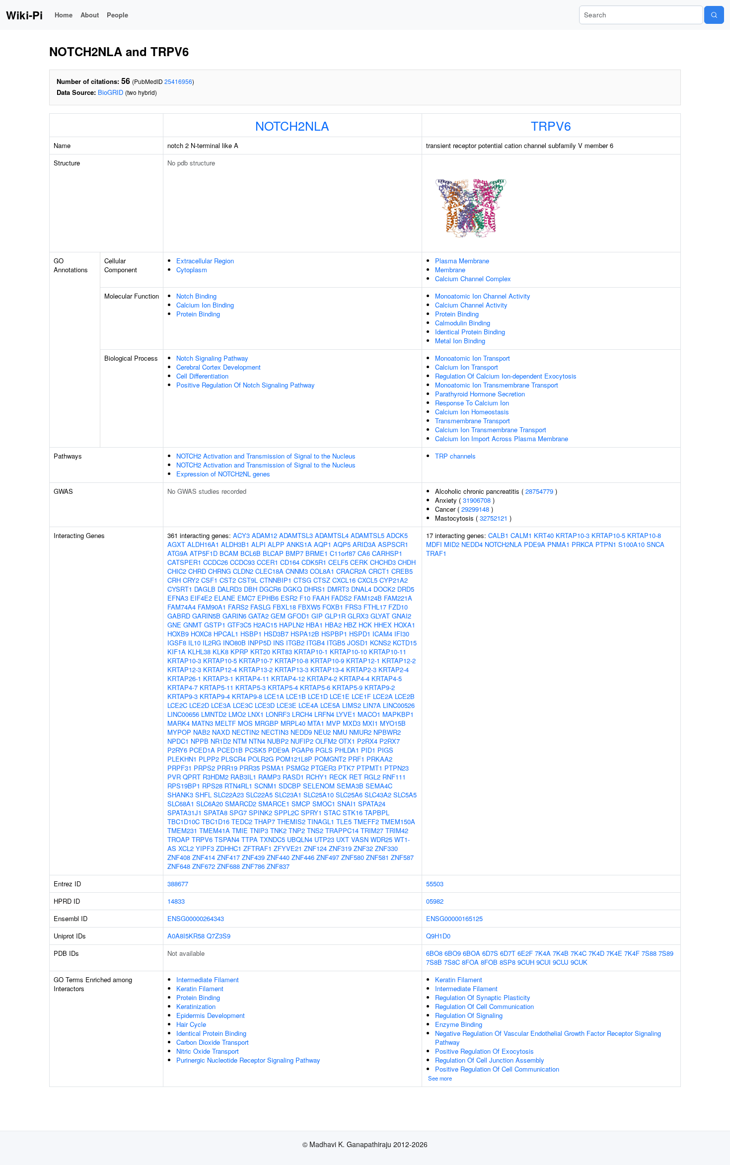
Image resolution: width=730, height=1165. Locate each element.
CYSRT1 (179, 589)
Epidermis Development (210, 1015)
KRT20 (260, 651)
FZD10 (398, 607)
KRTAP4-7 (182, 687)
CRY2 (191, 580)
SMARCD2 (240, 803)
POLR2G (261, 759)
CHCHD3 (383, 562)
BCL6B (250, 553)
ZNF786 (253, 866)
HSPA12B (305, 633)
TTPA (249, 839)
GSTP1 (214, 624)
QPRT (192, 776)
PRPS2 (204, 768)
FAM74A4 (181, 607)
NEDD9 (301, 732)
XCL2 (186, 848)
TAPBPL (377, 812)
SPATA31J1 (184, 812)
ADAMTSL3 (296, 535)
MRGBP (267, 723)
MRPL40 (293, 723)
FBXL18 (284, 607)
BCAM (228, 553)
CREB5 (402, 571)
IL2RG (212, 642)
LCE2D (199, 705)
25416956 (178, 81)
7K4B (561, 953)
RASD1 (293, 776)
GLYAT (380, 616)
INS (278, 642)
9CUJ (561, 962)
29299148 (475, 509)
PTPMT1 (369, 768)
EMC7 (246, 598)
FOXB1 (332, 607)
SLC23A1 (288, 794)
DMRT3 (338, 589)
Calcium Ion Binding (205, 305)
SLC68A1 (180, 803)
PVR (174, 776)
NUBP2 (278, 741)
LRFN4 (324, 714)
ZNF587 (402, 857)
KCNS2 (380, 642)
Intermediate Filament (207, 979)
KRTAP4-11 (252, 678)
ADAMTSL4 (332, 535)
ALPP (276, 544)
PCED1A (202, 750)
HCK (365, 624)
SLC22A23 (229, 794)
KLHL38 (199, 651)
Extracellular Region (205, 260)
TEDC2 (241, 821)
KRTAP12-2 (399, 660)
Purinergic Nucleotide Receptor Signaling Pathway (248, 1060)
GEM (278, 616)
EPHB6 (268, 598)
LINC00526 (399, 705)
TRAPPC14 (342, 830)
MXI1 (370, 723)
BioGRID (110, 92)
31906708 (477, 500)
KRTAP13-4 (327, 669)
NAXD (221, 732)
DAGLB (205, 589)
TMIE (240, 830)
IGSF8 (176, 642)
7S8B (434, 962)
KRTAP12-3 (184, 669)
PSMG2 (297, 768)
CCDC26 (215, 562)
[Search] (714, 15)
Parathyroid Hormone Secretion (480, 393)
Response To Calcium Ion (472, 402)
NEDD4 (472, 544)
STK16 (353, 812)
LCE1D (318, 696)
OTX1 (347, 741)
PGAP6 (302, 750)
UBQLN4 (299, 839)
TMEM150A (398, 821)
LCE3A (221, 705)
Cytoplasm (191, 269)
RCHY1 (316, 776)
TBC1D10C (183, 821)
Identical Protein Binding (470, 331)
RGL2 (372, 776)
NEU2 (322, 732)
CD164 (289, 562)
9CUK (579, 962)
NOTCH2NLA (292, 125)
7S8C (452, 962)
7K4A (543, 953)
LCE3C (243, 705)
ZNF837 (278, 866)
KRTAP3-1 (218, 678)
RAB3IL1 (243, 776)
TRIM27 (372, 830)
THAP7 (264, 821)
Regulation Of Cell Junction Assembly (489, 1060)
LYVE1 (346, 714)
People (117, 14)
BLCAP (273, 553)
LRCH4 (302, 714)
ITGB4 (315, 642)
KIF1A (176, 651)
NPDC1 (178, 741)
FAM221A (398, 598)
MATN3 (202, 723)
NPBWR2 (387, 732)
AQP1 (322, 544)
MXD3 (352, 723)
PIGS (385, 750)
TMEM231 (182, 830)
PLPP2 (209, 759)
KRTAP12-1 (363, 660)
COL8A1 (322, 571)
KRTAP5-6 (315, 687)
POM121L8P (294, 759)
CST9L (248, 580)
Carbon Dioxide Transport (212, 1042)
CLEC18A (269, 571)
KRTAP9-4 (215, 696)
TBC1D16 (215, 821)
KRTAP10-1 (311, 651)
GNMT (192, 624)
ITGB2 (295, 642)
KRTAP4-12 (288, 678)
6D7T (507, 953)
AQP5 (342, 544)
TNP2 (297, 830)
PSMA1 (273, 768)
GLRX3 (358, 616)
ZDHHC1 (228, 848)
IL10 (194, 642)
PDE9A (279, 750)
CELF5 (338, 562)
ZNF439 (253, 857)
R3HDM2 (215, 776)
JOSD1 (357, 642)
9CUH (525, 962)
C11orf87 (343, 553)
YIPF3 (205, 848)
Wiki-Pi (24, 15)
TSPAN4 (227, 839)
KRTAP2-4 (393, 669)
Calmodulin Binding (462, 322)
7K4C (578, 953)
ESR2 (289, 598)
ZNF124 (315, 848)
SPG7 (238, 812)
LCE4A (308, 705)
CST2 (227, 580)
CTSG (302, 580)
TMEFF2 (366, 821)
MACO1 (369, 714)
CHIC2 (176, 571)
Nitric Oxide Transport (207, 1051)
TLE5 (344, 821)
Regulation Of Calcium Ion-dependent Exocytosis (506, 376)
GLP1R (335, 616)
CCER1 (267, 562)
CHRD (197, 571)
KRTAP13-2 (256, 669)
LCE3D (265, 705)
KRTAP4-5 (386, 678)
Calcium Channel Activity (471, 305)
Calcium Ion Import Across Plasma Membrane (501, 438)
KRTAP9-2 (380, 687)
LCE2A (383, 696)
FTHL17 (375, 607)
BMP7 (294, 553)
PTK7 (346, 768)
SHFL (203, 794)
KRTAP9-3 (182, 696)
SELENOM (319, 785)
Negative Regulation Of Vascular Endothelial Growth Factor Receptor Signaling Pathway (548, 1037)
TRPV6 (551, 125)
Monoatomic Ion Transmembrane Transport (496, 384)
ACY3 (241, 535)
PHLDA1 (347, 750)
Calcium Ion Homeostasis (472, 411)
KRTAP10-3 (184, 660)
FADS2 (341, 598)
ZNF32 (363, 848)
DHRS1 (314, 589)
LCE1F (361, 696)
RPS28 (212, 785)
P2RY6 (177, 750)
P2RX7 (389, 741)
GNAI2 (401, 616)
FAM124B (368, 598)
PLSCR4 (233, 759)
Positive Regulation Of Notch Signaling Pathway (245, 384)
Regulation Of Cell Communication (484, 1006)
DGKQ (292, 589)
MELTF (225, 723)
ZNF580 (352, 857)
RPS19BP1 (183, 785)
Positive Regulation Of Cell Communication (497, 1069)
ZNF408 (178, 857)
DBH (250, 589)
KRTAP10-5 (220, 660)
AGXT (176, 544)
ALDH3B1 (235, 544)
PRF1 (356, 759)
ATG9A (177, 553)
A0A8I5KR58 (186, 935)
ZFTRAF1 (257, 848)
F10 (304, 598)
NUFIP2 (302, 741)
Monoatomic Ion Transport (472, 358)
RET (355, 776)
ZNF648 (178, 866)
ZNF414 (203, 857)
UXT (342, 839)
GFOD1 (298, 616)
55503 (434, 883)
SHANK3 (180, 794)
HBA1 (314, 624)
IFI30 (401, 633)
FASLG (260, 607)
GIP (317, 616)
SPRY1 (311, 812)
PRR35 (249, 768)
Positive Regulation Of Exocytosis (484, 1051)
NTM (240, 741)
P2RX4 (367, 741)
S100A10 (631, 544)
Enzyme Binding (458, 1024)
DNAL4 (361, 589)
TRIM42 (396, 830)
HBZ (350, 624)
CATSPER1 (184, 562)
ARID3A (364, 544)
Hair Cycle (191, 1024)
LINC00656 (183, 714)
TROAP (178, 839)
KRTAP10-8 (291, 660)
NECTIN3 (275, 732)
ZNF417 (228, 857)
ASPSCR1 (393, 544)
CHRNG (219, 571)
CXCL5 (367, 580)
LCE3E (286, 705)
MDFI (434, 544)
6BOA (471, 953)
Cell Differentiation (202, 376)
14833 (176, 901)
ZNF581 (377, 857)
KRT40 (544, 535)
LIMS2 (351, 705)
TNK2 (278, 830)
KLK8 (220, 651)
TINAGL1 (320, 821)
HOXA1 (404, 624)
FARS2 (238, 607)
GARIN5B (206, 616)
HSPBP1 (334, 633)
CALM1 (521, 535)
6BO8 (434, 953)
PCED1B (230, 750)
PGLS (324, 750)
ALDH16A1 (203, 544)
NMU (340, 732)
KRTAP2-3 (361, 669)
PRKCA (582, 544)
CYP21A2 (393, 580)
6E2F (525, 953)
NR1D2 (221, 741)
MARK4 (178, 723)
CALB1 (498, 535)
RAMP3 (269, 776)
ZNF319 (340, 848)
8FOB (489, 962)
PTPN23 (396, 768)
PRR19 (227, 768)
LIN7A (372, 705)
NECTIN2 (245, 732)
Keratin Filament (199, 988)
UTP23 (324, 839)
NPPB (200, 741)
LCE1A (274, 696)
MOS (245, 723)
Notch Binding (196, 296)
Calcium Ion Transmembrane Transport (490, 429)
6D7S (490, 953)
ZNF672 (203, 866)
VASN (359, 839)
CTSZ (321, 580)
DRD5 (405, 589)
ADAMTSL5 (367, 535)
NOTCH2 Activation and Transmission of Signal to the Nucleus (266, 456)
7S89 (665, 953)
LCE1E (340, 696)
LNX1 (256, 714)
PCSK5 (255, 750)
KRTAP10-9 (327, 660)
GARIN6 (234, 616)
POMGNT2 (330, 759)
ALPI (258, 544)
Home (64, 14)
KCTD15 (405, 642)
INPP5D (259, 642)
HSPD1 (359, 633)
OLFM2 (326, 741)
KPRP (239, 651)
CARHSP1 (387, 553)
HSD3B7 (276, 633)
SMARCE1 (274, 803)
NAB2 (201, 732)
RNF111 (394, 776)
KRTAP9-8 (247, 696)
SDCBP (290, 785)
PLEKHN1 (182, 759)
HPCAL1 (226, 633)
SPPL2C (286, 812)
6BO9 (452, 953)
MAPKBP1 (398, 714)
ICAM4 (382, 633)
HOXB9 (178, 633)
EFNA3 (177, 598)
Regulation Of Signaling (469, 1015)
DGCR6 (270, 589)
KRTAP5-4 (283, 687)
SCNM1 (265, 785)
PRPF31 (179, 768)
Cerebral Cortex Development (218, 367)
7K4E (614, 953)
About (89, 14)
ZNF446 (303, 857)
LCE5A (330, 705)
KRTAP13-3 (291, 669)
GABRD (178, 616)
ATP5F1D (204, 553)
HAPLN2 (291, 624)
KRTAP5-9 (347, 687)
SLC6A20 (209, 803)
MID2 (451, 544)
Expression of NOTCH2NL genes (223, 473)
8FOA (470, 962)
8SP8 (507, 962)
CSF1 (209, 580)
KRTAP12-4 (220, 669)
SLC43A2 (378, 794)
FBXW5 (309, 607)
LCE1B (296, 696)
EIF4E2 (201, 598)
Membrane (450, 269)
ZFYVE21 (288, 848)
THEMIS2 (291, 821)
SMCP (301, 803)
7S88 (649, 953)
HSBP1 (251, 633)
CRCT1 (378, 571)
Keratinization (196, 1006)
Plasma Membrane (462, 260)
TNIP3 (259, 830)
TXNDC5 (272, 839)
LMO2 (237, 714)
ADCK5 (397, 535)
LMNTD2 (213, 714)
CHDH (407, 562)
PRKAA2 (379, 759)
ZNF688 (228, 866)
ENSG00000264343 (195, 918)
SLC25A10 (318, 794)
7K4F (632, 953)
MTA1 (315, 723)
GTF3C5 (239, 624)
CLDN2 (243, 571)
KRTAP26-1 (184, 678)
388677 (177, 883)
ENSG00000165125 (454, 918)
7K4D (596, 953)
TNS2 (315, 830)
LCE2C (177, 705)
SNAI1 (346, 803)
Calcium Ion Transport (466, 367)
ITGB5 (336, 642)
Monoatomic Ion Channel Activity (482, 296)
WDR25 (381, 839)
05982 (434, 901)
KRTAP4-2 (322, 678)
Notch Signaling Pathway (212, 358)
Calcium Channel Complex (473, 278)
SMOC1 (323, 803)
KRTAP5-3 (250, 687)
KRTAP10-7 (256, 660)
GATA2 (258, 616)
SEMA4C (378, 785)
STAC (332, 812)
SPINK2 (260, 812)
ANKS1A (299, 544)
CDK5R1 (313, 562)
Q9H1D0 (438, 935)
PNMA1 (558, 544)
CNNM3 (297, 571)
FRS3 (353, 607)
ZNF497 (327, 857)
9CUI (543, 962)
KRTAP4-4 (354, 678)
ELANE (224, 598)
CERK (359, 562)
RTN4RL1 (238, 785)
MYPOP (179, 732)
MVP (333, 723)
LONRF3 (278, 714)
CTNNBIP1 (276, 580)
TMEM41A (214, 830)
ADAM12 (264, 535)
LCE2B (405, 696)
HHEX (383, 624)
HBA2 (333, 624)
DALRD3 (230, 589)
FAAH (320, 598)
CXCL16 (344, 580)
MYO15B (393, 723)
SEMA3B (350, 785)
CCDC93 (242, 562)
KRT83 (282, 651)
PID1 (368, 750)
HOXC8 (201, 633)
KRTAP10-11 (387, 651)
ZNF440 (278, 857)
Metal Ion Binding (460, 340)
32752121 (494, 518)
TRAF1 (436, 553)
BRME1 (316, 553)
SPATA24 (371, 803)
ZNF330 (386, 848)
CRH (174, 580)
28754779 (539, 491)
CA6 (364, 553)
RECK (338, 776)
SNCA (655, 544)
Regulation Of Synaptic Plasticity (482, 997)
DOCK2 (384, 589)
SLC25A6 (349, 794)
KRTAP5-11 (216, 687)
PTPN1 (605, 544)
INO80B (234, 642)
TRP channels (455, 456)
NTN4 (257, 741)
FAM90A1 (212, 607)
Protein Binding (198, 313)
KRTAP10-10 (348, 651)
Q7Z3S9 (218, 935)
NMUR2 (360, 732)
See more (440, 1078)
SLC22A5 (259, 794)
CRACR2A (351, 571)
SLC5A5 (405, 794)
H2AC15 (265, 624)
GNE (174, 624)
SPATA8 (215, 812)
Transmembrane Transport (472, 420)
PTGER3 (323, 768)
